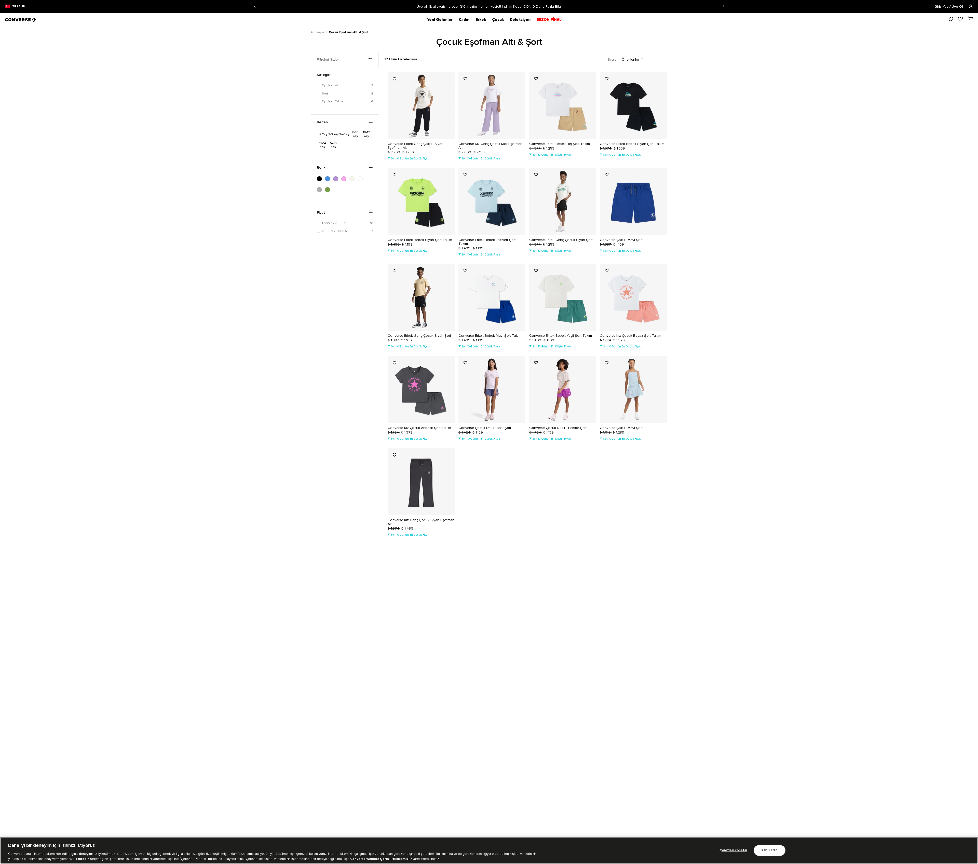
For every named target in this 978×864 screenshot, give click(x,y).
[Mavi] (329, 178)
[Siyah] (321, 178)
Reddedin (81, 859)
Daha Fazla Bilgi (549, 6)
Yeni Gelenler (440, 19)
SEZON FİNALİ (549, 19)
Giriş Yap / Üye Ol (949, 6)
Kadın (464, 19)
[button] (255, 6)
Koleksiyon (520, 19)
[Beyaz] (362, 178)
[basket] (970, 19)
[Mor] (337, 178)
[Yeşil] (329, 189)
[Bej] (353, 178)
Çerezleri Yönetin (733, 850)
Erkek (481, 19)
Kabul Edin (769, 850)
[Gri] (321, 189)
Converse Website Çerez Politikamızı (380, 859)
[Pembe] (345, 178)
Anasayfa (318, 32)
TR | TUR (18, 6)
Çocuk (498, 19)
